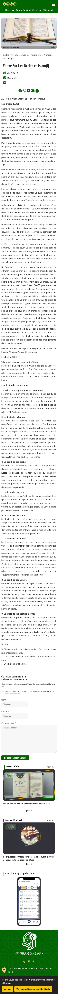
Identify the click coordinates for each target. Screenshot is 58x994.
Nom (4, 699)
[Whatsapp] (34, 962)
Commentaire (8, 723)
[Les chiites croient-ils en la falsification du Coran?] (29, 785)
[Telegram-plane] (24, 962)
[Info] (4, 4)
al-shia (6, 55)
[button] (54, 4)
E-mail (5, 711)
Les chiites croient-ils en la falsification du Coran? (26, 803)
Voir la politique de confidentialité (33, 989)
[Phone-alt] (11, 4)
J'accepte (7, 989)
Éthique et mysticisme (31, 55)
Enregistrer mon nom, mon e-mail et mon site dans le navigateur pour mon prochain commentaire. (29, 692)
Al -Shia (14, 55)
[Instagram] (29, 962)
